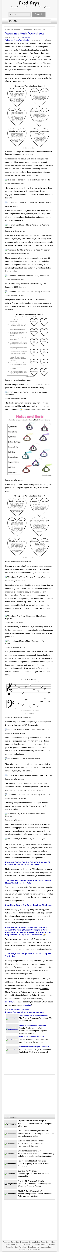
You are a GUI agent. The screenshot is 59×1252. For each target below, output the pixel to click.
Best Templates (41, 1245)
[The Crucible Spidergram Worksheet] (12, 1017)
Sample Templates (26, 1245)
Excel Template (20, 1247)
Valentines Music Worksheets (17, 40)
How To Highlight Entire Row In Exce (32, 1161)
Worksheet (16, 30)
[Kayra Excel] (29, 8)
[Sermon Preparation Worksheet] (12, 1039)
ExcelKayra (9, 1002)
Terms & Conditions (48, 1242)
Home (7, 30)
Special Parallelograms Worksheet (32, 1025)
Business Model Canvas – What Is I (31, 1141)
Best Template (33, 1247)
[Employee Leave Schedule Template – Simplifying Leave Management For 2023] (11, 1125)
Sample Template (10, 1245)
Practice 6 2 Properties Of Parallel (31, 1181)
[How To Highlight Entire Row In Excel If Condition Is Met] (11, 1163)
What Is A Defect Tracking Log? (30, 1191)
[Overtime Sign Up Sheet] (11, 1173)
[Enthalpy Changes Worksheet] (11, 1153)
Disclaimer (24, 1242)
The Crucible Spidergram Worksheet (33, 1015)
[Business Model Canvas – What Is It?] (11, 1143)
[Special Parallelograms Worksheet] (12, 1030)
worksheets (25, 1010)
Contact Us (15, 1242)
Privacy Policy (34, 1242)
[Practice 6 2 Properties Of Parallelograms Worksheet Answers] (11, 1185)
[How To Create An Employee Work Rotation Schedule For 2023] (11, 1133)
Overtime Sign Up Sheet (27, 1171)
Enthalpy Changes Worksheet (29, 1151)
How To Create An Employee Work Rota (33, 1131)
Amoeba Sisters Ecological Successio (34, 1047)
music (11, 1010)
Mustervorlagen (47, 1247)
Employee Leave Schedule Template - (32, 1121)
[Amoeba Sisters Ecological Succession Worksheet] (12, 1049)
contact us (27, 1005)
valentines (17, 1010)
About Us (6, 1242)
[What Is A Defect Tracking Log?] (11, 1193)
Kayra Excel (36, 1249)
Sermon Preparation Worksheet (31, 1037)
